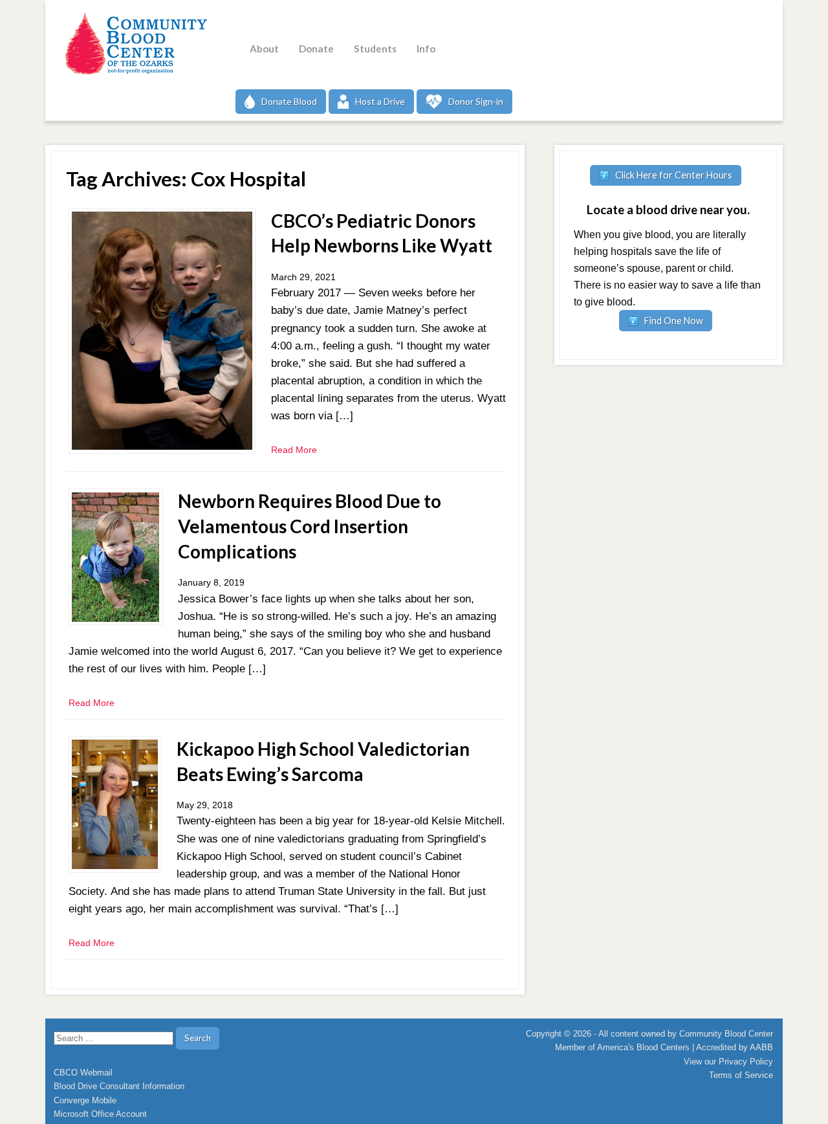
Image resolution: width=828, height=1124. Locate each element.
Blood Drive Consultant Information (119, 1086)
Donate (316, 48)
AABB (761, 1047)
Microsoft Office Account (100, 1114)
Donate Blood (289, 101)
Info (426, 48)
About (264, 48)
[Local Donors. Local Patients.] (132, 43)
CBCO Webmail (83, 1072)
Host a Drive (380, 101)
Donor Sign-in (475, 101)
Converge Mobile (85, 1100)
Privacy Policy (746, 1061)
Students (375, 48)
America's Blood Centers (643, 1047)
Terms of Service (741, 1075)
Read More (294, 450)
